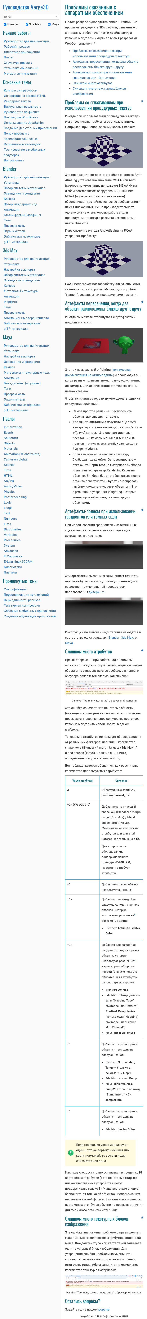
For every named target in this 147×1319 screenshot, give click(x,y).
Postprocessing (15, 497)
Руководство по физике (21, 112)
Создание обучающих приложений (30, 616)
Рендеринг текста (17, 101)
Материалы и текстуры (21, 291)
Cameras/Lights (16, 459)
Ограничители (14, 231)
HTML (8, 475)
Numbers (10, 518)
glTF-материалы (16, 242)
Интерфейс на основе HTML (25, 96)
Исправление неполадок (22, 144)
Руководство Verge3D (26, 6)
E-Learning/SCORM (18, 561)
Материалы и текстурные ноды (27, 372)
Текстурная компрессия (22, 605)
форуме (103, 1309)
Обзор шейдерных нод (20, 204)
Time (7, 470)
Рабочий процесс (17, 46)
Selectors (11, 438)
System (9, 545)
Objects (9, 443)
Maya (55, 24)
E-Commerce (13, 556)
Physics (10, 492)
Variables (11, 535)
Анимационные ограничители (26, 318)
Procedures (12, 540)
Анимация (11, 209)
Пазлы (8, 57)
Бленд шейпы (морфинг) (22, 383)
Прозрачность (14, 226)
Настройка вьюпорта (19, 269)
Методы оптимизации (20, 73)
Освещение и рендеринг (22, 193)
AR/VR (9, 481)
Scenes (9, 465)
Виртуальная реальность (22, 106)
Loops (8, 508)
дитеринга (97, 592)
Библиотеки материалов (22, 236)
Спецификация (15, 589)
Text (7, 513)
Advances (11, 551)
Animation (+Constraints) (22, 454)
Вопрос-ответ (14, 160)
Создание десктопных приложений (30, 128)
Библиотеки (13, 567)
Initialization (13, 427)
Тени (7, 220)
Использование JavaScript (24, 123)
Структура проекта (18, 63)
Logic (8, 502)
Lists (7, 524)
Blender (13, 24)
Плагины (10, 572)
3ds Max (35, 24)
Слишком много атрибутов (93, 83)
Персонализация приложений (26, 595)
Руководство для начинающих (27, 41)
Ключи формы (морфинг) (22, 215)
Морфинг (10, 302)
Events (9, 432)
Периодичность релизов (22, 600)
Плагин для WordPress (21, 117)
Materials (11, 448)
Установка (12, 182)
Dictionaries (13, 529)
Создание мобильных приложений (30, 611)
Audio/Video (13, 486)
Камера (9, 199)
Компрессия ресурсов (20, 90)
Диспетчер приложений (22, 52)
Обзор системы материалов (24, 188)
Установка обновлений (21, 68)
